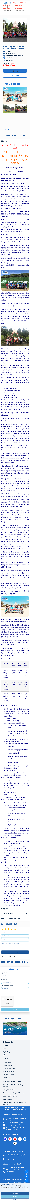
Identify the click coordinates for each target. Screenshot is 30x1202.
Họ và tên (4, 973)
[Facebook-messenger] (25, 1139)
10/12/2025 (6, 1030)
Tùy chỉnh (15, 1196)
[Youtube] (15, 1139)
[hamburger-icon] (4, 14)
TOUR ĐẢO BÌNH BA (10, 1028)
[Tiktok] (15, 1143)
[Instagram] (10, 1139)
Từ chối (15, 1199)
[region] (15, 1192)
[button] (15, 71)
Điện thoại (4, 979)
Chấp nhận (15, 1193)
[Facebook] (5, 1139)
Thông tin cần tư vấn (7, 985)
